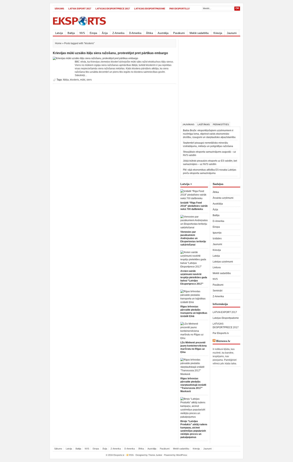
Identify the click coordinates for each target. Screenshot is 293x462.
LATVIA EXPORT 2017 (79, 8)
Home (58, 43)
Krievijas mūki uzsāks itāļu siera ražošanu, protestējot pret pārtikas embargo (110, 53)
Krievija (217, 33)
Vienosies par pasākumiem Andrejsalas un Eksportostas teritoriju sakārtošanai (193, 238)
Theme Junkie (155, 455)
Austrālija (163, 33)
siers (89, 79)
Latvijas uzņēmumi (223, 261)
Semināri (217, 290)
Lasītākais (204, 124)
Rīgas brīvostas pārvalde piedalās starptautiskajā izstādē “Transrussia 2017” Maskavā (193, 385)
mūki (82, 79)
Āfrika (149, 33)
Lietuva (217, 267)
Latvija (59, 33)
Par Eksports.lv (179, 8)
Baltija (71, 33)
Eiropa (93, 33)
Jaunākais (188, 124)
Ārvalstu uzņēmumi (223, 198)
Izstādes (217, 238)
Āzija (105, 33)
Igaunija (217, 232)
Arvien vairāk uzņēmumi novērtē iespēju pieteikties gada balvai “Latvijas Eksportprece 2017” (193, 277)
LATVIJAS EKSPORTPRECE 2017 (112, 8)
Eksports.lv (118, 455)
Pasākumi (179, 33)
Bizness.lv (223, 341)
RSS (131, 455)
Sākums (59, 8)
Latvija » (186, 184)
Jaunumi (232, 33)
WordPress (181, 455)
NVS (82, 33)
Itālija (66, 79)
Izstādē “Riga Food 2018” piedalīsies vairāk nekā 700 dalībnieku (194, 206)
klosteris (74, 79)
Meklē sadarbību (199, 33)
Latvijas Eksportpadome (149, 8)
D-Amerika (135, 33)
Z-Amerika (118, 33)
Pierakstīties (221, 124)
